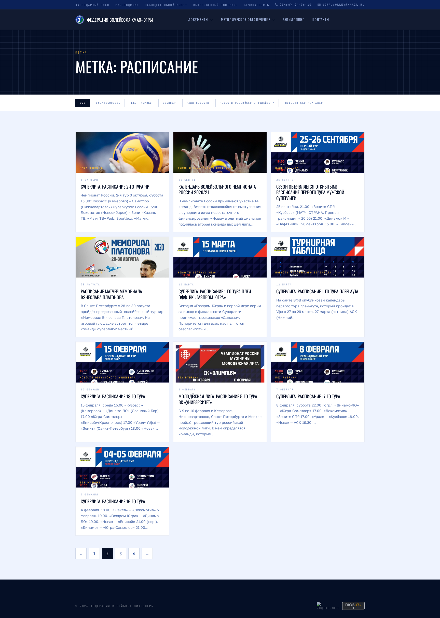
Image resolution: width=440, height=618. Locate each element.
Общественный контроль (215, 5)
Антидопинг (293, 19)
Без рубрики (141, 102)
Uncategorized (108, 102)
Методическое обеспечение (245, 19)
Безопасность (256, 5)
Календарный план (92, 5)
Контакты (320, 19)
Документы (198, 19)
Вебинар (169, 102)
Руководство (127, 5)
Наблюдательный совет (166, 5)
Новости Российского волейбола (247, 102)
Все (82, 102)
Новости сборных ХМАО (304, 102)
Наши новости (198, 102)
